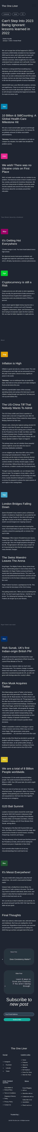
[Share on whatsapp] (21, 936)
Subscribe (17, 1019)
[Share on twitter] (16, 936)
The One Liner (10, 6)
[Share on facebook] (11, 936)
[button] (34, 5)
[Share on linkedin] (27, 936)
